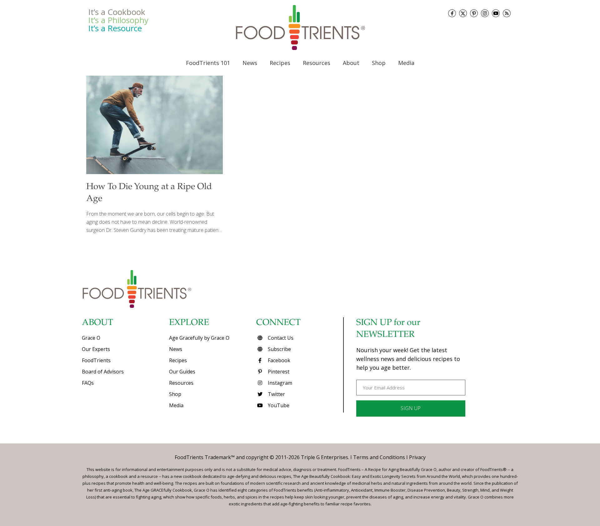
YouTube (278, 405)
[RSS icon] (507, 13)
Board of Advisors (103, 371)
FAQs (88, 382)
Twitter (276, 394)
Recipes (178, 360)
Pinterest (278, 371)
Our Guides (182, 371)
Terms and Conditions (379, 457)
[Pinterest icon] (474, 13)
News (175, 349)
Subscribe (279, 349)
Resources (181, 382)
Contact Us (280, 337)
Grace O (91, 337)
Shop (175, 394)
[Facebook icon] (452, 13)
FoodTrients (96, 360)
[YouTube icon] (496, 13)
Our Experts (96, 349)
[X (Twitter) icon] (463, 13)
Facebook (278, 360)
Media (176, 405)
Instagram (279, 382)
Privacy (417, 457)
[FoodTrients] (300, 27)
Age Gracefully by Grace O (199, 337)
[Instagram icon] (485, 13)
